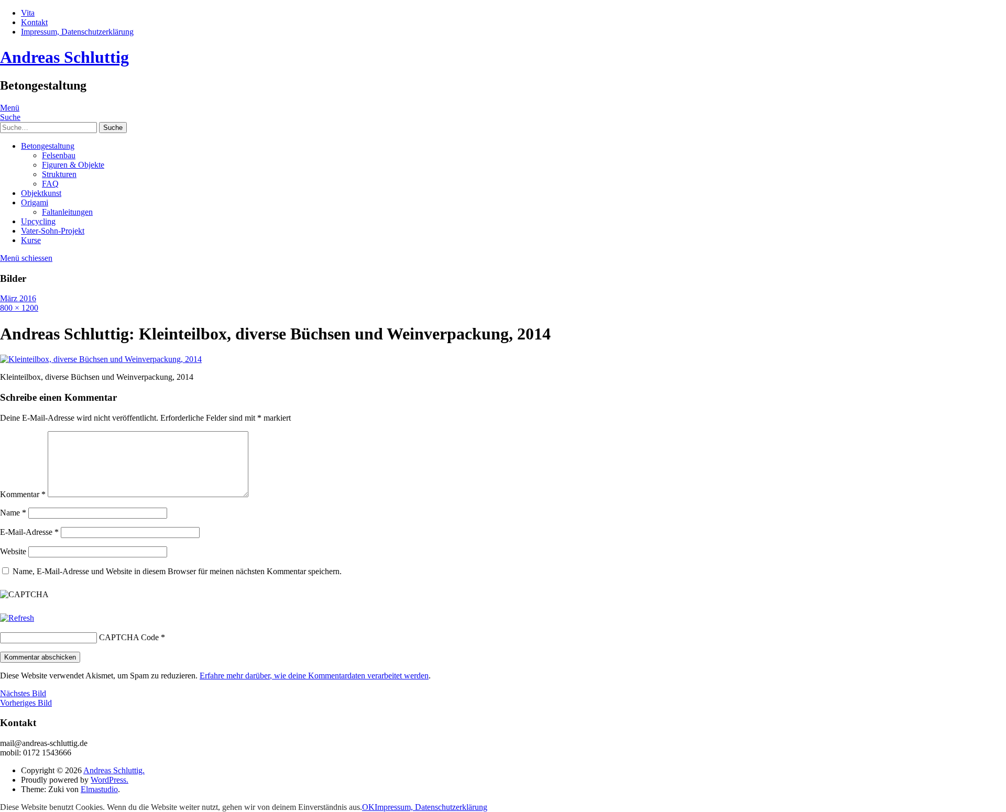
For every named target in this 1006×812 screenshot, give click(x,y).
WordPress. (109, 779)
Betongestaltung (47, 145)
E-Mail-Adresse (29, 532)
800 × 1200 (19, 307)
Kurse (31, 240)
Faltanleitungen (67, 211)
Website (13, 551)
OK (368, 807)
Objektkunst (41, 193)
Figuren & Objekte (73, 164)
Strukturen (59, 174)
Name (13, 512)
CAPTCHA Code (129, 637)
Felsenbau (58, 155)
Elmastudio (99, 789)
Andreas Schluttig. (114, 770)
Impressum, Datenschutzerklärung (77, 31)
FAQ (50, 183)
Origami (34, 202)
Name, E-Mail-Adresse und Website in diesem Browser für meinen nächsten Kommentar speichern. (177, 571)
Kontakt (34, 22)
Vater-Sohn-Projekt (52, 230)
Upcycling (38, 221)
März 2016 (18, 298)
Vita (28, 12)
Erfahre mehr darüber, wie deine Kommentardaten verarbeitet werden (314, 675)
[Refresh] (17, 617)
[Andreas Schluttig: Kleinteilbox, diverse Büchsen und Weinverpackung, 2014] (101, 359)
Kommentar (23, 494)
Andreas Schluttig (64, 57)
